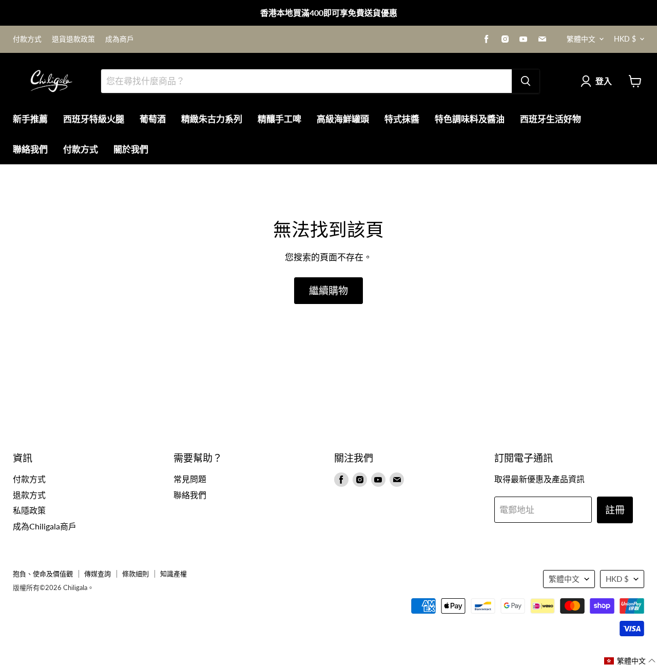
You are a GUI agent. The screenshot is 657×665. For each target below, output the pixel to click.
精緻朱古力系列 (211, 118)
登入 (603, 81)
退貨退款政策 (73, 39)
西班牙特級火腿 (93, 118)
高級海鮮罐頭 (343, 118)
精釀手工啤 (279, 118)
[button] (630, 661)
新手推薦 (30, 118)
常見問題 (189, 479)
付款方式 (27, 39)
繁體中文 (581, 38)
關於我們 (130, 149)
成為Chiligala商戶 (44, 526)
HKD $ (625, 38)
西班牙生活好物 (550, 118)
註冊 (615, 510)
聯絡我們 (30, 149)
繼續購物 (328, 290)
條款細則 (135, 573)
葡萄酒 (153, 118)
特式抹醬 (401, 118)
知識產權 (173, 573)
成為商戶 (119, 39)
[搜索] (525, 81)
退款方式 (29, 495)
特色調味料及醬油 (470, 118)
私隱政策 (29, 510)
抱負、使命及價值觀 (43, 573)
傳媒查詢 (97, 573)
